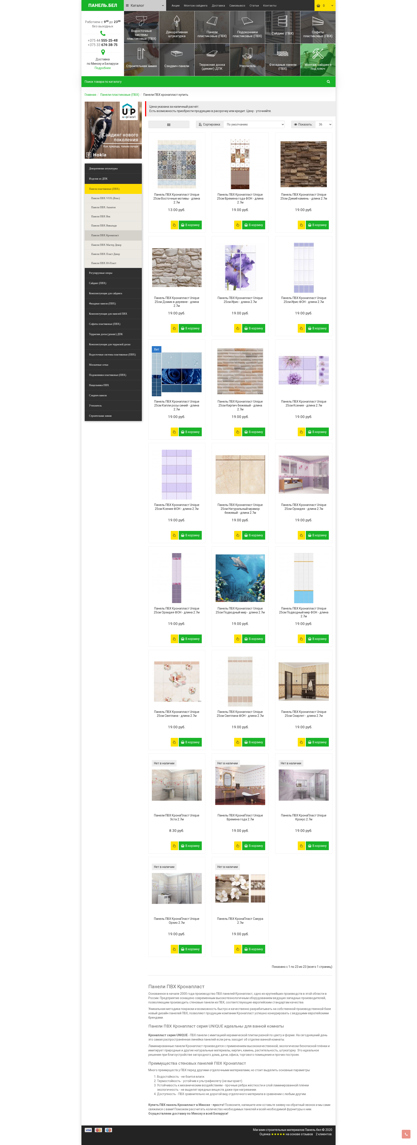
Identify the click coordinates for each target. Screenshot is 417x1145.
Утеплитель (95, 405)
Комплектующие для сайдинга (105, 293)
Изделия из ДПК (98, 178)
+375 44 (102, 40)
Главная (90, 94)
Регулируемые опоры (100, 272)
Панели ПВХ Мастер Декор (106, 244)
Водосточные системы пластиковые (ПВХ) (112, 354)
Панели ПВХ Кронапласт (105, 235)
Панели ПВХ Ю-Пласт (103, 263)
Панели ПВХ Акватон (103, 207)
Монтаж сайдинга (195, 5)
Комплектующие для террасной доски (109, 344)
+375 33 (102, 45)
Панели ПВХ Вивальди (104, 225)
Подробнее (103, 68)
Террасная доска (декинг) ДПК (106, 334)
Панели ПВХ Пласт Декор (105, 254)
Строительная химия (100, 415)
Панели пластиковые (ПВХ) (119, 94)
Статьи (254, 5)
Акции (176, 5)
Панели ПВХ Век (100, 216)
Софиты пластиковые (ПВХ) (104, 323)
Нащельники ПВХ (99, 385)
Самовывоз (237, 5)
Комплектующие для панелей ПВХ (108, 313)
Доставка (218, 5)
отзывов (307, 1134)
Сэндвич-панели (98, 395)
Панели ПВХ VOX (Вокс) (105, 198)
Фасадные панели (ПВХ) (102, 303)
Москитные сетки (98, 364)
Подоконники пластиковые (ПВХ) (107, 375)
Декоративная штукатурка (103, 168)
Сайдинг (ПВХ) (97, 283)
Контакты (269, 5)
